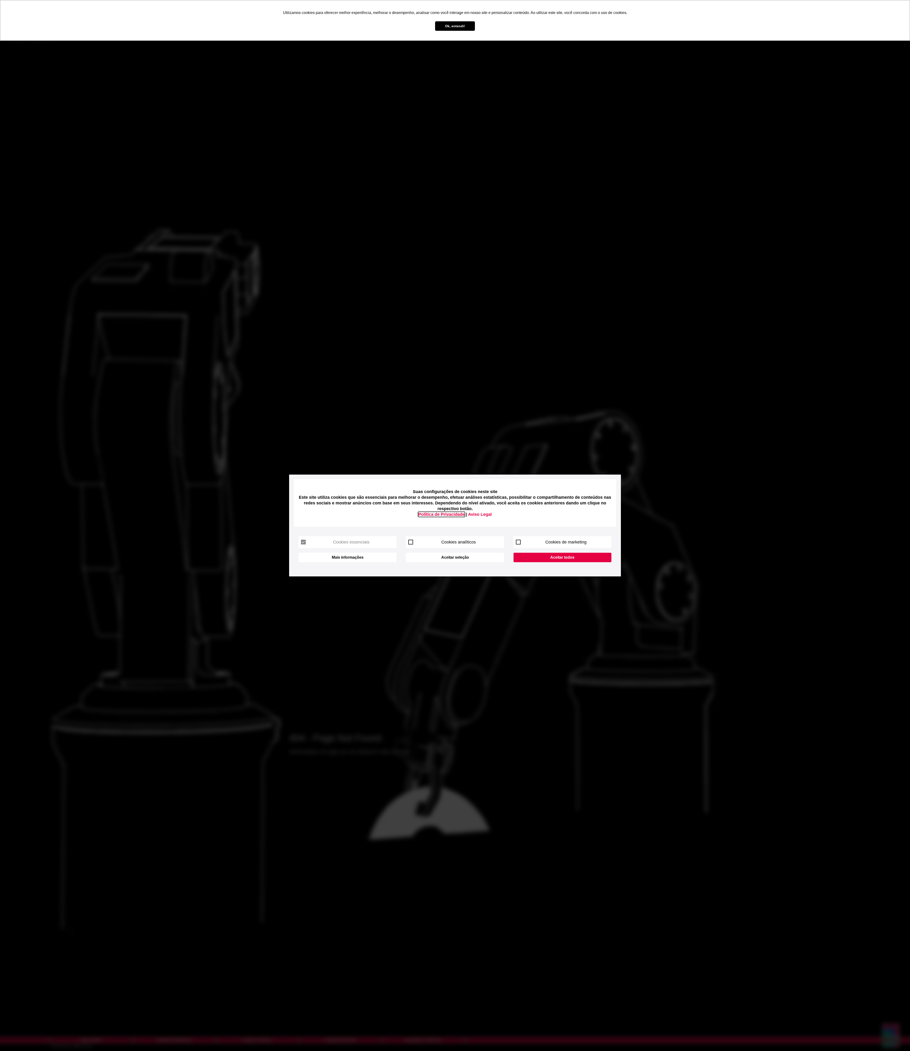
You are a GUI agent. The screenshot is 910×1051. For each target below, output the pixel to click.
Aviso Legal (480, 514)
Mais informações (348, 557)
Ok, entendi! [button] (455, 26)
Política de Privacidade (441, 514)
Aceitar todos (562, 557)
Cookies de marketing (566, 542)
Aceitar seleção (455, 557)
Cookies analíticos (458, 542)
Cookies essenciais (351, 542)
